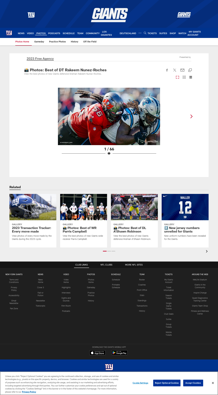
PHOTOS (91, 274)
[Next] (191, 116)
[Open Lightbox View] (109, 123)
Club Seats (168, 314)
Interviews (66, 293)
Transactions (142, 306)
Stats (142, 295)
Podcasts (66, 311)
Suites (168, 319)
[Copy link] (190, 70)
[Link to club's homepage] (9, 33)
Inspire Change (200, 293)
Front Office (142, 290)
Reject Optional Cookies (167, 383)
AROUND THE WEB (200, 274)
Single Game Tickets (169, 306)
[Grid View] (184, 77)
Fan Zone (14, 308)
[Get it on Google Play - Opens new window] (119, 354)
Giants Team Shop (200, 306)
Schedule (116, 279)
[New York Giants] (109, 367)
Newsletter (40, 300)
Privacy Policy (29, 391)
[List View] (191, 77)
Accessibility (14, 295)
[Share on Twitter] (174, 72)
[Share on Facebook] (167, 72)
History (91, 300)
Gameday (91, 287)
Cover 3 (40, 287)
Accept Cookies (193, 383)
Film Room (66, 306)
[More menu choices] (140, 33)
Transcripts (40, 306)
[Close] (212, 383)
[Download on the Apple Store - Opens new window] (97, 353)
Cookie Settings (140, 383)
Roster (142, 279)
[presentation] (207, 251)
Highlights (66, 287)
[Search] (145, 33)
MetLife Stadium (200, 279)
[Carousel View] (177, 77)
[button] (105, 251)
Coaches (142, 285)
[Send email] (182, 72)
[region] (109, 383)
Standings (142, 300)
